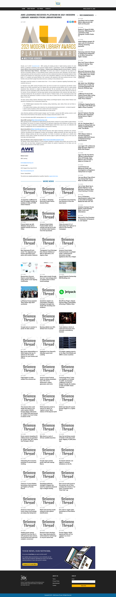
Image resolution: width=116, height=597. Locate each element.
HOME (23, 8)
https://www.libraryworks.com (39, 129)
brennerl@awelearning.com (27, 162)
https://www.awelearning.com (39, 120)
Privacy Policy (56, 581)
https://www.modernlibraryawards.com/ (53, 139)
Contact (54, 585)
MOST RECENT (31, 8)
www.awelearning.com (51, 117)
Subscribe (83, 585)
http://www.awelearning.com (27, 170)
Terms (54, 579)
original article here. (53, 176)
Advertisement (56, 583)
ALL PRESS (40, 8)
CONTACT (48, 8)
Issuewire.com (35, 66)
